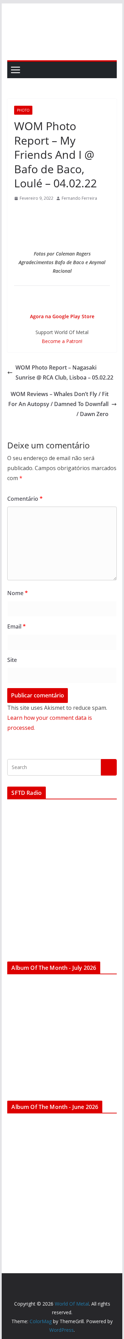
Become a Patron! (62, 341)
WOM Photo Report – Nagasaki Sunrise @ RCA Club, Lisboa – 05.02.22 (64, 372)
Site (12, 660)
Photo (23, 110)
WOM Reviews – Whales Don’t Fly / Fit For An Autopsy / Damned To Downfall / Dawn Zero (58, 404)
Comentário (25, 498)
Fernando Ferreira (79, 198)
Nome (17, 593)
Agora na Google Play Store (62, 316)
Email (16, 626)
